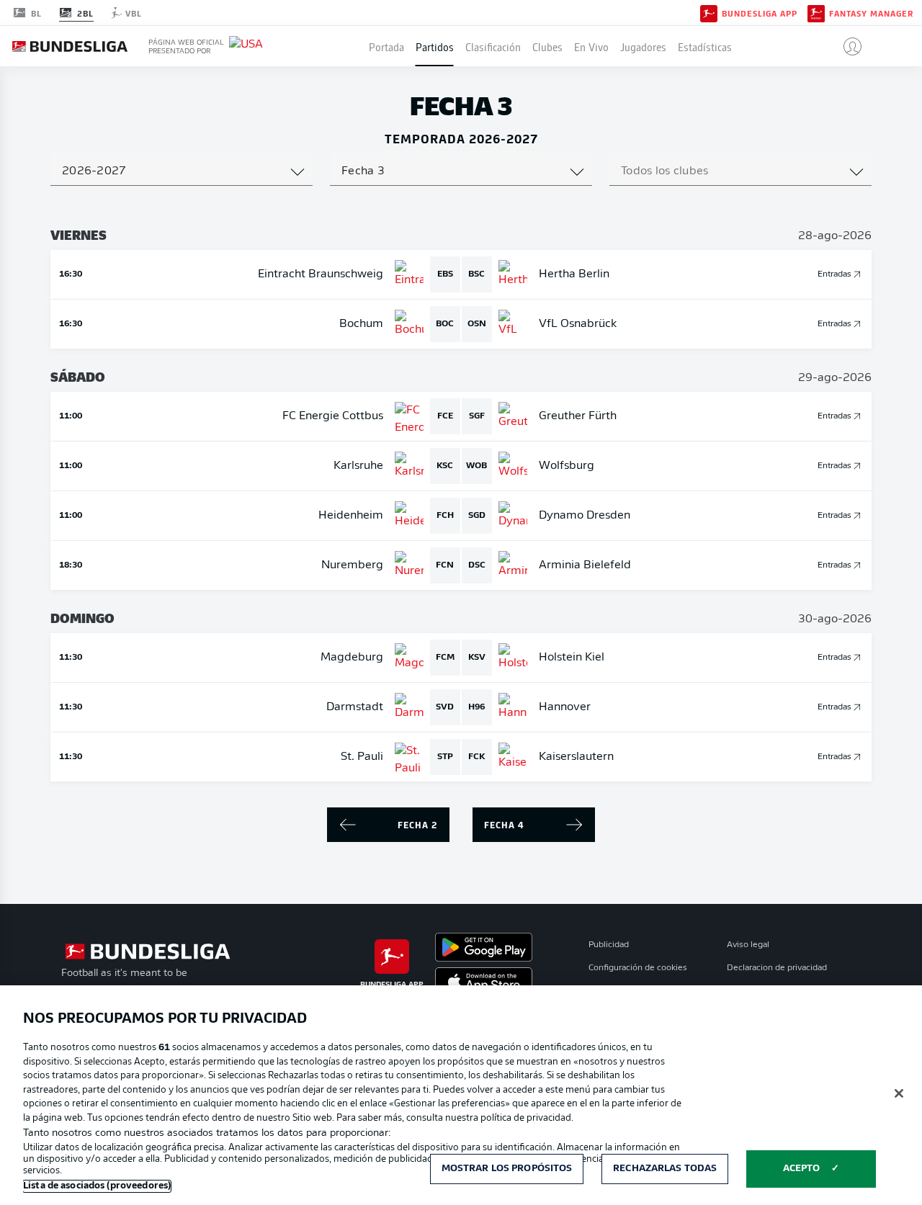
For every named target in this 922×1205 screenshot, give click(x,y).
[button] (846, 46)
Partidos (435, 46)
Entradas (834, 274)
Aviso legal (748, 945)
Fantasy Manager (871, 13)
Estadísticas (705, 46)
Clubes (547, 46)
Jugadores (643, 46)
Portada (386, 46)
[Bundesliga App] (708, 12)
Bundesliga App (759, 13)
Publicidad (608, 945)
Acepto (801, 1168)
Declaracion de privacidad (777, 968)
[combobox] (181, 171)
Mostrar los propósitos (507, 1168)
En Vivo (591, 46)
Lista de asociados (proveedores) (97, 1186)
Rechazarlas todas (665, 1168)
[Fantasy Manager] (816, 12)
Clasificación (493, 46)
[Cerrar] (899, 1093)
